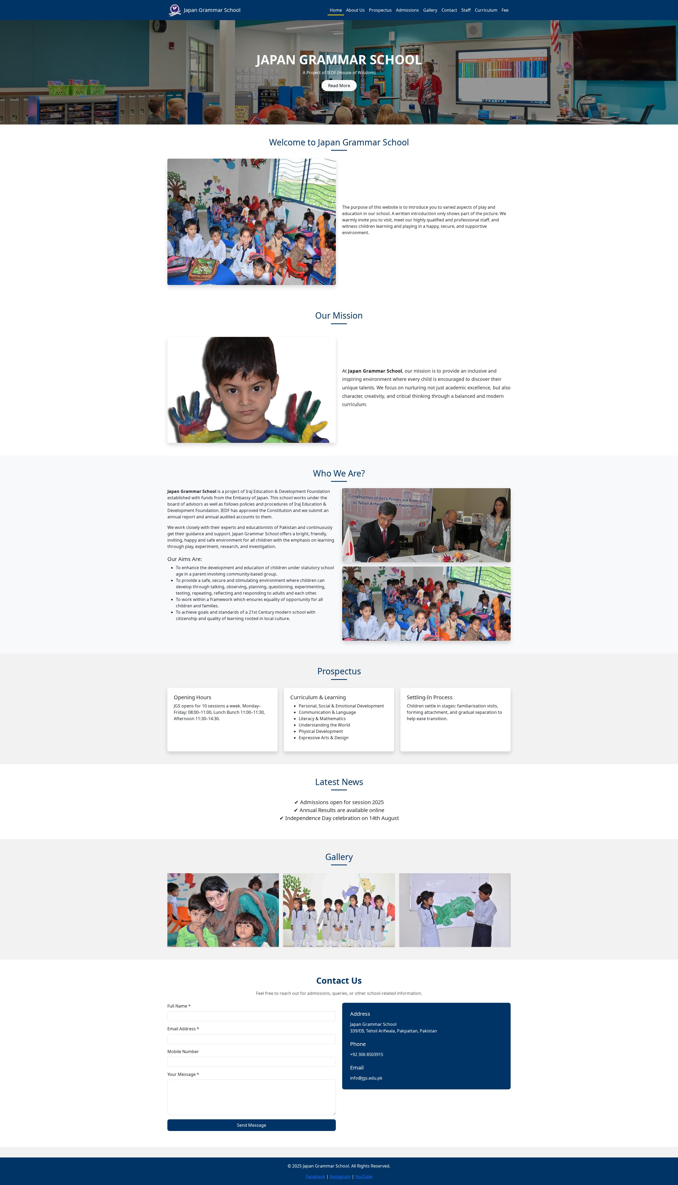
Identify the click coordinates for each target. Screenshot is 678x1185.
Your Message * (183, 1074)
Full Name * (179, 1006)
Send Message (251, 1125)
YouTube (363, 1176)
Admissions (407, 10)
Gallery (430, 10)
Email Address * (183, 1029)
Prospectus (380, 10)
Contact (449, 10)
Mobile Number (183, 1051)
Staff (466, 10)
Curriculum (486, 10)
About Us (355, 10)
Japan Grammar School (212, 10)
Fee (505, 10)
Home (336, 10)
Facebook (315, 1176)
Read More (339, 85)
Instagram (340, 1176)
